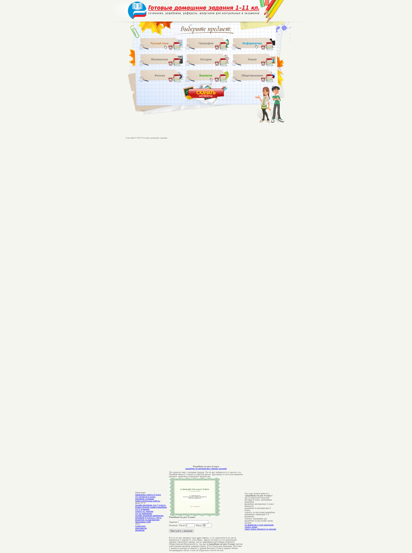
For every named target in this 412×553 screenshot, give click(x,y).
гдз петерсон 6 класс (145, 497)
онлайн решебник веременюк (149, 515)
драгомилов (141, 528)
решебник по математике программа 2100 (147, 521)
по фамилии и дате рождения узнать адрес (259, 526)
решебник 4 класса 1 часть (148, 517)
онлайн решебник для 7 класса (150, 505)
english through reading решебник (151, 507)
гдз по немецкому (143, 513)
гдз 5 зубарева (142, 509)
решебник (140, 530)
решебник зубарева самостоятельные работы (147, 500)
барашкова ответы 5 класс (148, 494)
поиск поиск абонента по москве (260, 529)
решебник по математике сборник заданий (206, 468)
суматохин (140, 526)
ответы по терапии (144, 511)
